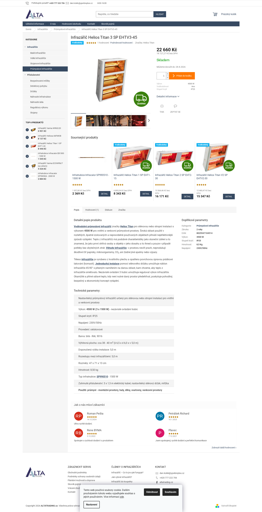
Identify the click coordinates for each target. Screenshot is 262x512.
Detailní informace (167, 96)
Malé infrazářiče (37, 53)
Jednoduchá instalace (107, 263)
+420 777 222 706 (168, 477)
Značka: (144, 42)
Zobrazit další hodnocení (223, 447)
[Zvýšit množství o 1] (167, 74)
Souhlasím (170, 492)
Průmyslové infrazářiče (41, 69)
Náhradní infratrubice (40, 97)
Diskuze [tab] (108, 210)
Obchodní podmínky (77, 472)
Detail (104, 194)
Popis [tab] (76, 210)
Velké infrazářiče (38, 58)
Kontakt (71, 492)
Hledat (160, 14)
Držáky (33, 91)
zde (122, 496)
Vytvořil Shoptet (228, 505)
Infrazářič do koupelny (121, 481)
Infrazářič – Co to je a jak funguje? (127, 472)
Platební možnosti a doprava (81, 480)
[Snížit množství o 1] (167, 77)
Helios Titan (126, 226)
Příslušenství (33, 75)
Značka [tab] (121, 210)
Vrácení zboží (74, 488)
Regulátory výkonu (39, 107)
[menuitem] (35, 23)
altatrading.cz (166, 482)
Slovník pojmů (74, 484)
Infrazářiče (32, 47)
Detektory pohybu (38, 86)
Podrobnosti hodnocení (121, 42)
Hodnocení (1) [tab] (92, 210)
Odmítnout (152, 492)
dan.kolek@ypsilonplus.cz (172, 473)
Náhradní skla (36, 102)
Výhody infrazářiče (116, 247)
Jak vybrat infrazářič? (121, 477)
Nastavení (91, 504)
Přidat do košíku (184, 76)
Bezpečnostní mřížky (40, 81)
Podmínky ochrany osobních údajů (84, 476)
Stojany (33, 112)
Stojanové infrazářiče (40, 63)
